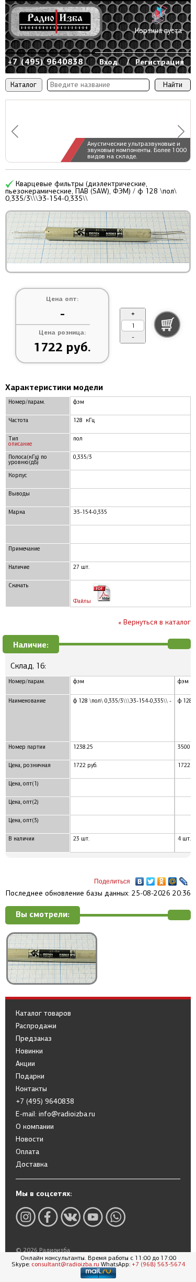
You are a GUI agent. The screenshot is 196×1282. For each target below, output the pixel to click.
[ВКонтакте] (139, 879)
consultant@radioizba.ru (65, 1264)
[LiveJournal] (183, 879)
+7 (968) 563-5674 (158, 1264)
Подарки (30, 1076)
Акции (25, 1064)
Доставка (32, 1164)
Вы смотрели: (43, 914)
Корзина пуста (158, 30)
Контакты (31, 1089)
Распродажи (36, 1026)
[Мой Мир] (172, 879)
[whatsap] (115, 1216)
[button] (15, 131)
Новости (29, 1139)
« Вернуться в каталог (154, 622)
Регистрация (159, 62)
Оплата (27, 1152)
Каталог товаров (43, 1013)
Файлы (83, 601)
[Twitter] (150, 879)
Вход (108, 62)
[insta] (26, 1216)
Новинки (29, 1051)
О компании (35, 1126)
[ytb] (93, 1216)
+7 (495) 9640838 (45, 62)
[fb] (48, 1216)
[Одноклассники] (161, 879)
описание (20, 443)
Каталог (23, 84)
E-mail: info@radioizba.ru (55, 1114)
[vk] (70, 1216)
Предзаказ (34, 1038)
